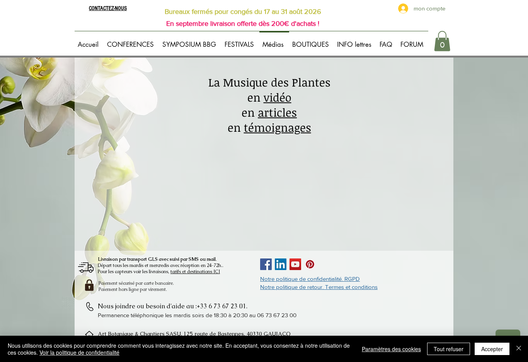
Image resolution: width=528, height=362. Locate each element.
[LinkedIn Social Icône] (280, 264)
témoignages (277, 127)
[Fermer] (518, 349)
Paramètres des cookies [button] (391, 349)
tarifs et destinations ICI (195, 272)
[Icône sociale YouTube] (295, 264)
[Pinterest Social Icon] (310, 264)
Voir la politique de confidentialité (79, 352)
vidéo (277, 97)
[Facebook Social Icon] (266, 264)
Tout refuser (448, 349)
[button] (131, 41)
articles (277, 112)
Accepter (492, 349)
